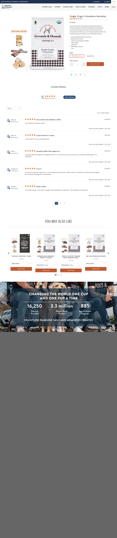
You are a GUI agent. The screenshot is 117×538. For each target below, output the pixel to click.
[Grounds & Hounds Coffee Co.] (7, 7)
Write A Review (69, 97)
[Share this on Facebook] (76, 75)
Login (108, 1)
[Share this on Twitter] (71, 75)
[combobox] (98, 1)
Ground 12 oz (90, 56)
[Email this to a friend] (85, 75)
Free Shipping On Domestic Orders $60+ (14, 1)
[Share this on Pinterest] (80, 75)
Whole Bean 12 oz (77, 56)
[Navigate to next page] (64, 203)
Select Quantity (74, 60)
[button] (47, 7)
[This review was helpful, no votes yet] (105, 129)
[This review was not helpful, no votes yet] (108, 129)
